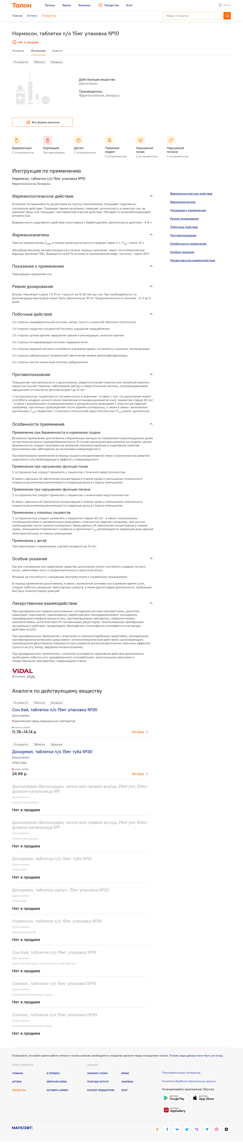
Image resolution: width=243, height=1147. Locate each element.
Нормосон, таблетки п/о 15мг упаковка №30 (57, 921)
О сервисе (53, 1073)
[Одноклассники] (157, 1129)
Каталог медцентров (100, 1090)
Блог (125, 1090)
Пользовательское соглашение (181, 1072)
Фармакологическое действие (191, 193)
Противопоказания (183, 235)
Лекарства (19, 1090)
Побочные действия (184, 227)
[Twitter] (186, 1129)
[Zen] (226, 1129)
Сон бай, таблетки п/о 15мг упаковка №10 (54, 952)
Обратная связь (57, 1081)
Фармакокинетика (182, 202)
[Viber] (196, 1129)
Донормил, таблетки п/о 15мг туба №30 (52, 751)
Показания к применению (188, 210)
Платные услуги (98, 1081)
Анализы (127, 1081)
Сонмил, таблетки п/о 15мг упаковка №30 (54, 1014)
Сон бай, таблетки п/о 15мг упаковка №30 (54, 709)
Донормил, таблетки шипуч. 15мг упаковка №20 (60, 890)
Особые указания (182, 252)
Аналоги (57, 50)
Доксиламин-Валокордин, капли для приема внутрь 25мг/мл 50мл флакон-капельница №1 (79, 825)
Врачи (125, 1073)
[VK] (176, 1129)
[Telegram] (206, 1129)
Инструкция (38, 50)
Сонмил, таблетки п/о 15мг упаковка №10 (54, 983)
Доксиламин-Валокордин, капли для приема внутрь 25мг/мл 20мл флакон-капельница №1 (79, 789)
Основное (18, 50)
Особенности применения (188, 243)
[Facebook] (167, 1129)
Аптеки (138, 732)
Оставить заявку (58, 1090)
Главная (17, 1073)
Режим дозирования (184, 218)
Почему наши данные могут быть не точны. (196, 1055)
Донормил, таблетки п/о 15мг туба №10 (52, 858)
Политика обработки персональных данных (189, 1081)
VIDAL (31, 676)
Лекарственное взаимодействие (192, 260)
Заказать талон (97, 1073)
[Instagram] (216, 1129)
